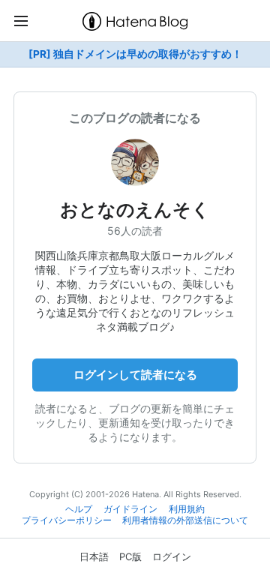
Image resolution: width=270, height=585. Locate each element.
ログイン (171, 556)
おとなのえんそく (135, 209)
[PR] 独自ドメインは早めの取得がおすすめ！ (135, 54)
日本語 (94, 556)
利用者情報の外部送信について (185, 520)
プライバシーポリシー (67, 520)
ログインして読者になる (135, 375)
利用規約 (187, 509)
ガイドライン (131, 509)
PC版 (130, 556)
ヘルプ (78, 509)
